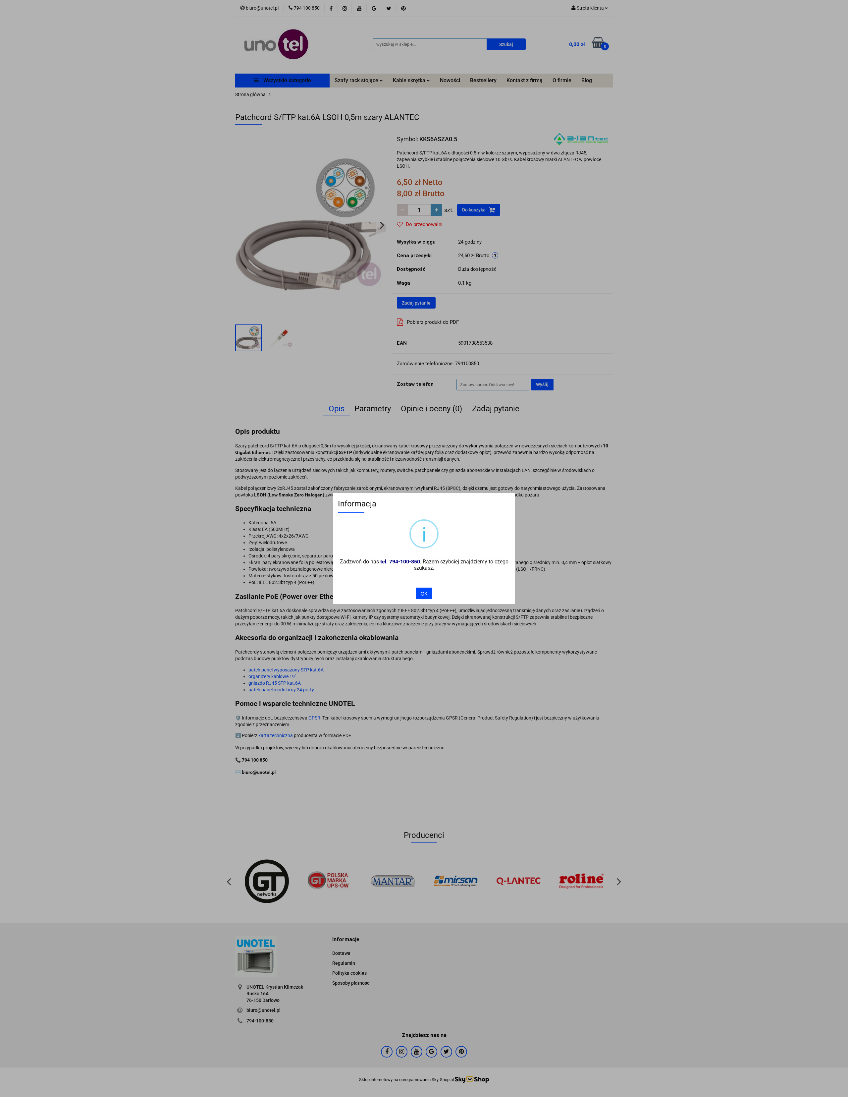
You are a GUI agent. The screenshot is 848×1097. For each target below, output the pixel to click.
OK (424, 593)
